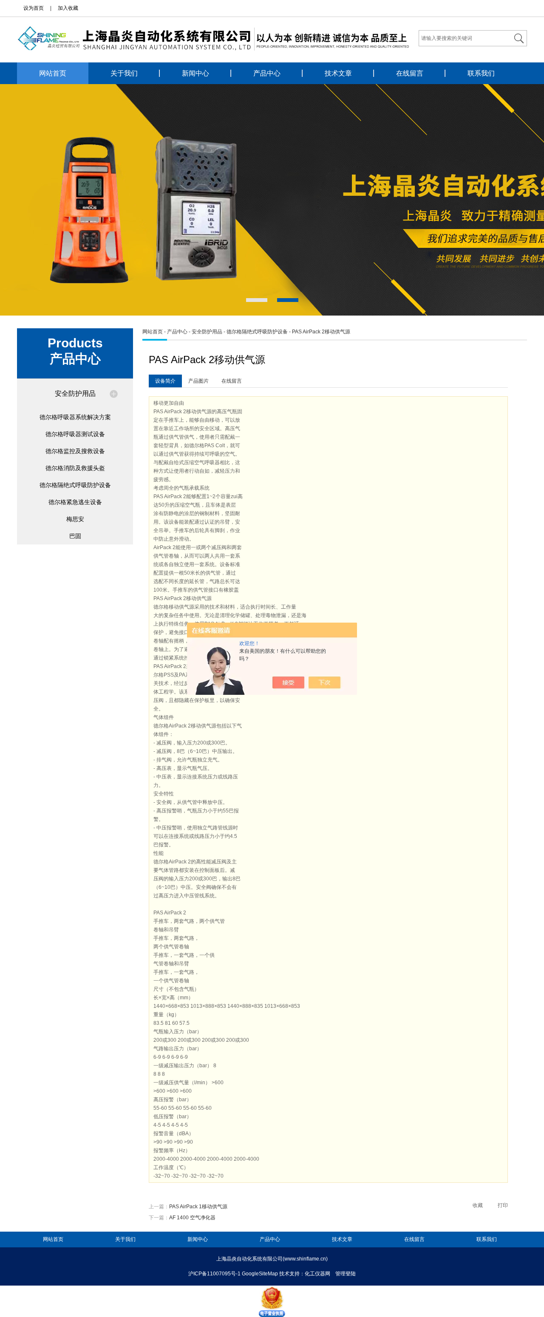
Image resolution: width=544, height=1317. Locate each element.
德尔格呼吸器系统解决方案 (75, 417)
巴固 (75, 536)
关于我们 (124, 73)
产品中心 (266, 73)
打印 (503, 1205)
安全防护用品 (75, 393)
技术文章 (338, 73)
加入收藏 (68, 8)
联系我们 (481, 73)
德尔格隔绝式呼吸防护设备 (75, 485)
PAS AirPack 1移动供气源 (198, 1207)
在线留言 (409, 73)
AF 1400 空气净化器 (192, 1218)
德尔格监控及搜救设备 (75, 451)
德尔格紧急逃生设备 (75, 502)
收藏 (478, 1205)
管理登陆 (345, 1274)
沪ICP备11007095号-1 (214, 1274)
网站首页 (52, 73)
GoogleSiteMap (260, 1274)
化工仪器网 (317, 1274)
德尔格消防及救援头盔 (75, 468)
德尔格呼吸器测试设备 (75, 434)
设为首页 (33, 8)
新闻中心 (195, 73)
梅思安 (75, 519)
